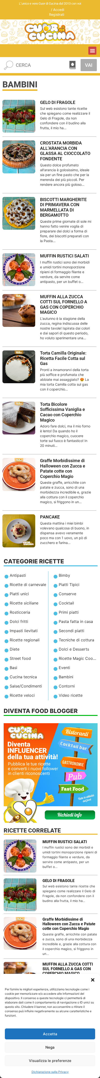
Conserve (67, 593)
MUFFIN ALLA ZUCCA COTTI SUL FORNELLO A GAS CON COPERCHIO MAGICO (63, 304)
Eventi (64, 667)
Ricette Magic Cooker (79, 658)
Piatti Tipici (69, 584)
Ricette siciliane (24, 603)
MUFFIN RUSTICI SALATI (64, 255)
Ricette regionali (25, 639)
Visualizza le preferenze (50, 1060)
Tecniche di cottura (76, 639)
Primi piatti (69, 612)
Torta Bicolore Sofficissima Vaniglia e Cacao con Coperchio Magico (62, 412)
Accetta (50, 1034)
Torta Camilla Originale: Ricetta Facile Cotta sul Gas (63, 358)
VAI (88, 65)
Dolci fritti (19, 621)
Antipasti (18, 575)
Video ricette (71, 695)
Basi (13, 667)
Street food (20, 658)
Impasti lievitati (24, 630)
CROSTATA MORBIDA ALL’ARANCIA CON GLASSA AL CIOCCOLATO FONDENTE (65, 150)
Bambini (66, 676)
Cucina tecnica (23, 676)
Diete (14, 649)
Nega (50, 1047)
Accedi (58, 10)
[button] (92, 979)
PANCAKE (50, 516)
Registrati (56, 14)
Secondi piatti (71, 630)
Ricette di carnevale (28, 584)
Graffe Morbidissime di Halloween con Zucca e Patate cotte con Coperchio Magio (62, 468)
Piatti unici (19, 593)
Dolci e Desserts (74, 649)
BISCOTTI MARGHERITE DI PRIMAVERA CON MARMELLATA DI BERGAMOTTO (63, 207)
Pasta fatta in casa (76, 621)
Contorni (67, 686)
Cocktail (66, 603)
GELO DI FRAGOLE (57, 102)
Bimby (64, 575)
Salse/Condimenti (26, 686)
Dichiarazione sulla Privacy (50, 1072)
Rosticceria (20, 612)
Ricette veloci (22, 695)
